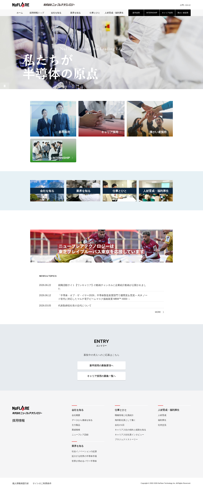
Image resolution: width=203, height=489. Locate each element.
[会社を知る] (47, 182)
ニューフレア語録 (80, 434)
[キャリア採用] (101, 103)
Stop (4, 86)
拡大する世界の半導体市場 (84, 456)
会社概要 (76, 415)
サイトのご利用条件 (42, 483)
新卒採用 (136, 13)
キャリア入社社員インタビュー (129, 434)
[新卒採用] (53, 103)
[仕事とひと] (120, 182)
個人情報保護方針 (20, 483)
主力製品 (76, 425)
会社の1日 (119, 425)
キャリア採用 (167, 13)
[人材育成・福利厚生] (156, 182)
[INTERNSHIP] (53, 140)
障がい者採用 (183, 13)
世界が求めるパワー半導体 (84, 461)
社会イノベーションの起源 (84, 451)
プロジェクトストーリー (126, 439)
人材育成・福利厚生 (114, 13)
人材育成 (162, 415)
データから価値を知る (82, 420)
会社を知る (56, 13)
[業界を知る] (83, 182)
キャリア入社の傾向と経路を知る (130, 430)
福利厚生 (162, 420)
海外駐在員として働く (125, 420)
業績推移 (76, 430)
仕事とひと (95, 13)
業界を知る (75, 13)
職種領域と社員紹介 (124, 415)
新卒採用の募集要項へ (101, 365)
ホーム (20, 13)
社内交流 (162, 425)
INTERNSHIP (151, 13)
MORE (158, 312)
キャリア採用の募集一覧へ (101, 376)
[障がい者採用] (150, 103)
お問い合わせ (185, 5)
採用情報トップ (37, 13)
